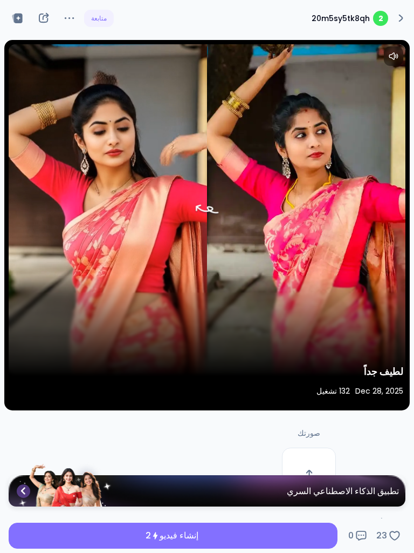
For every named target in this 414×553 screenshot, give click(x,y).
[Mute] (393, 56)
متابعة (99, 18)
